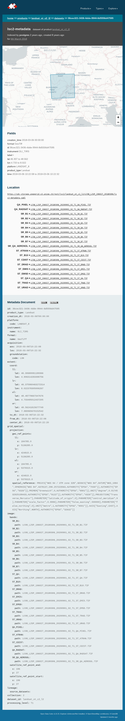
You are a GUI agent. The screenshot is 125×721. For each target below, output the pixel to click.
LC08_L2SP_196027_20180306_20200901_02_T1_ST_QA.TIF (59, 278)
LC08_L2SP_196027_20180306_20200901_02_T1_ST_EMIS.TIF (60, 269)
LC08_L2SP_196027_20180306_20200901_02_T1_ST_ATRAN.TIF (61, 251)
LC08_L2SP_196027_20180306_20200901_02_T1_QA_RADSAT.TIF (61, 209)
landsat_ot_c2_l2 (40, 18)
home (10, 18)
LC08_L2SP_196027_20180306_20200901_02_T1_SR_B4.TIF (59, 228)
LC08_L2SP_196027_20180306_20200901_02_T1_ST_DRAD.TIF (60, 265)
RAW (44, 303)
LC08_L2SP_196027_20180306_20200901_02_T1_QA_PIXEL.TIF (61, 205)
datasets (59, 18)
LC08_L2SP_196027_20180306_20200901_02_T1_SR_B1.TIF (59, 214)
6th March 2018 (19, 39)
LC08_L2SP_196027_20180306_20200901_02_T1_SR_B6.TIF (59, 237)
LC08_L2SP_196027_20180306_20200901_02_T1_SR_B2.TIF (59, 218)
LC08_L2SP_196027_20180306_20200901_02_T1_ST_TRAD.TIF (60, 283)
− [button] (118, 122)
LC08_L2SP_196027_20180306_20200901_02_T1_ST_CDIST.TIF (61, 260)
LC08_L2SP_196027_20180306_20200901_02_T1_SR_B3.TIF (59, 223)
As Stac (53, 303)
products (22, 18)
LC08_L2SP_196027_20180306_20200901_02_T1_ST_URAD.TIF (60, 288)
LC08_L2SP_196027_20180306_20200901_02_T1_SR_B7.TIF (59, 241)
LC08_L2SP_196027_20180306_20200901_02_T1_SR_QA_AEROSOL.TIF (64, 246)
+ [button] (118, 117)
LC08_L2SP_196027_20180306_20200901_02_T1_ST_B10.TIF (60, 255)
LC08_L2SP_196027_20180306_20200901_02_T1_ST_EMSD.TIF (60, 274)
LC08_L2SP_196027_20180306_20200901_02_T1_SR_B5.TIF (59, 232)
